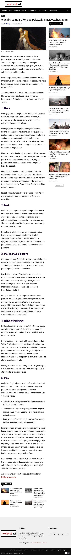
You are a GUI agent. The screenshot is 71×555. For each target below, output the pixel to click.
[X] (62, 534)
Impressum (19, 550)
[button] (67, 10)
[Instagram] (54, 533)
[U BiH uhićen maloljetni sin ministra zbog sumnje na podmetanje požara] (5, 490)
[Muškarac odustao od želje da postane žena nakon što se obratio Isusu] (59, 167)
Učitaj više (58, 185)
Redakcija (7, 23)
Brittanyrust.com (8, 477)
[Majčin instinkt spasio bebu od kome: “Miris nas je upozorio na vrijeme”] (59, 144)
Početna (4, 10)
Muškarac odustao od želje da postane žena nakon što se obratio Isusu (59, 177)
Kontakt (26, 550)
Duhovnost (17, 10)
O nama (12, 550)
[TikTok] (58, 534)
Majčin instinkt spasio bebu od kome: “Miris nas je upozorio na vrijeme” (59, 154)
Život (39, 10)
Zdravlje (45, 10)
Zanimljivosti (53, 10)
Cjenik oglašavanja (50, 550)
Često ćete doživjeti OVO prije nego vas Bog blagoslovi (16, 502)
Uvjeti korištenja (61, 550)
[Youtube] (67, 534)
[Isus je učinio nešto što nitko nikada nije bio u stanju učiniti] (59, 124)
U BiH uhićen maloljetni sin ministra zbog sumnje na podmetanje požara (58, 42)
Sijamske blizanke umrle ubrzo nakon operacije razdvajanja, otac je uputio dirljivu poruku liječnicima (39, 492)
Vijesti (10, 10)
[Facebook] (50, 534)
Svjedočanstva (32, 10)
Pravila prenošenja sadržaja (36, 550)
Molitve (24, 10)
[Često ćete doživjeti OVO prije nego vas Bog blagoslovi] (5, 502)
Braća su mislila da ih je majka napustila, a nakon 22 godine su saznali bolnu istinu (59, 111)
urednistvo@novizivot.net (38, 543)
